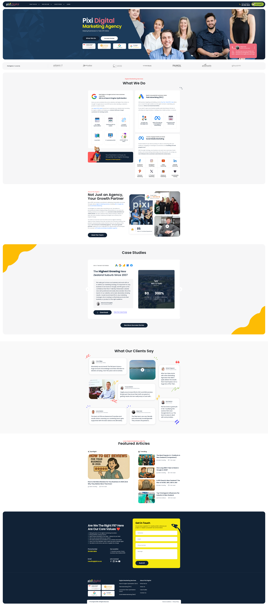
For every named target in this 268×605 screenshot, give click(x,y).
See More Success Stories (134, 325)
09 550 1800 (92, 551)
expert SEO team (98, 108)
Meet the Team (97, 235)
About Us (142, 586)
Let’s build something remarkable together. (106, 228)
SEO (116, 204)
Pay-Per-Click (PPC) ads (167, 102)
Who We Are (45, 4)
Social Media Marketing (155, 139)
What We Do (33, 4)
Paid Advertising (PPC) (154, 97)
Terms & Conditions (166, 601)
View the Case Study (120, 312)
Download (104, 312)
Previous (87, 289)
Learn (68, 4)
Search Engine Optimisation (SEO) (128, 583)
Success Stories (109, 38)
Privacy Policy (176, 601)
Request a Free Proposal (113, 159)
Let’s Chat (258, 4)
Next (180, 289)
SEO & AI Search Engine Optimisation (113, 98)
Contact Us (143, 593)
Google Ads (120, 204)
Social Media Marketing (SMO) (127, 594)
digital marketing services (103, 204)
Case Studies (58, 4)
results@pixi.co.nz (95, 561)
